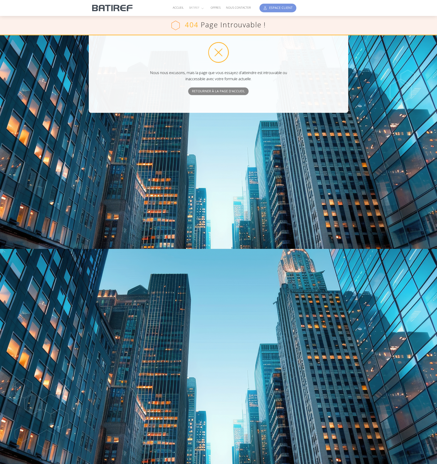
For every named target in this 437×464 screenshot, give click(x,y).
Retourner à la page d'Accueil (218, 91)
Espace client (280, 7)
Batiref (194, 8)
